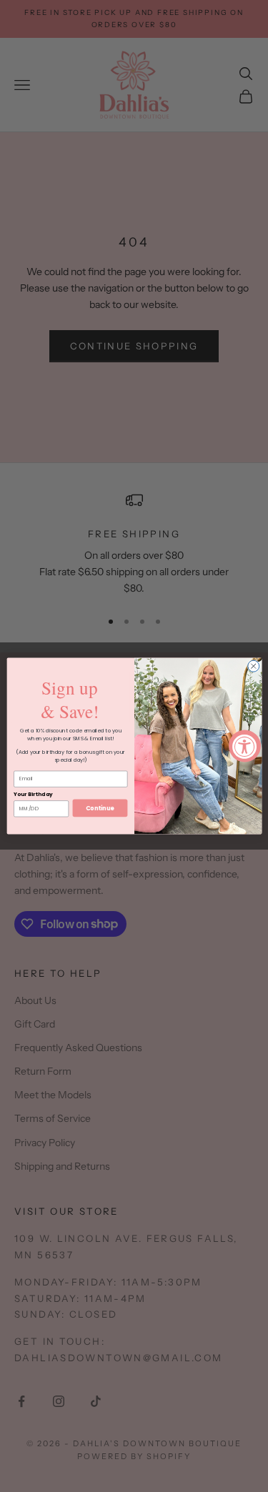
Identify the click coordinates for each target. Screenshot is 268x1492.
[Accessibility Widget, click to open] (245, 746)
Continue (100, 808)
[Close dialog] (253, 666)
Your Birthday (33, 794)
